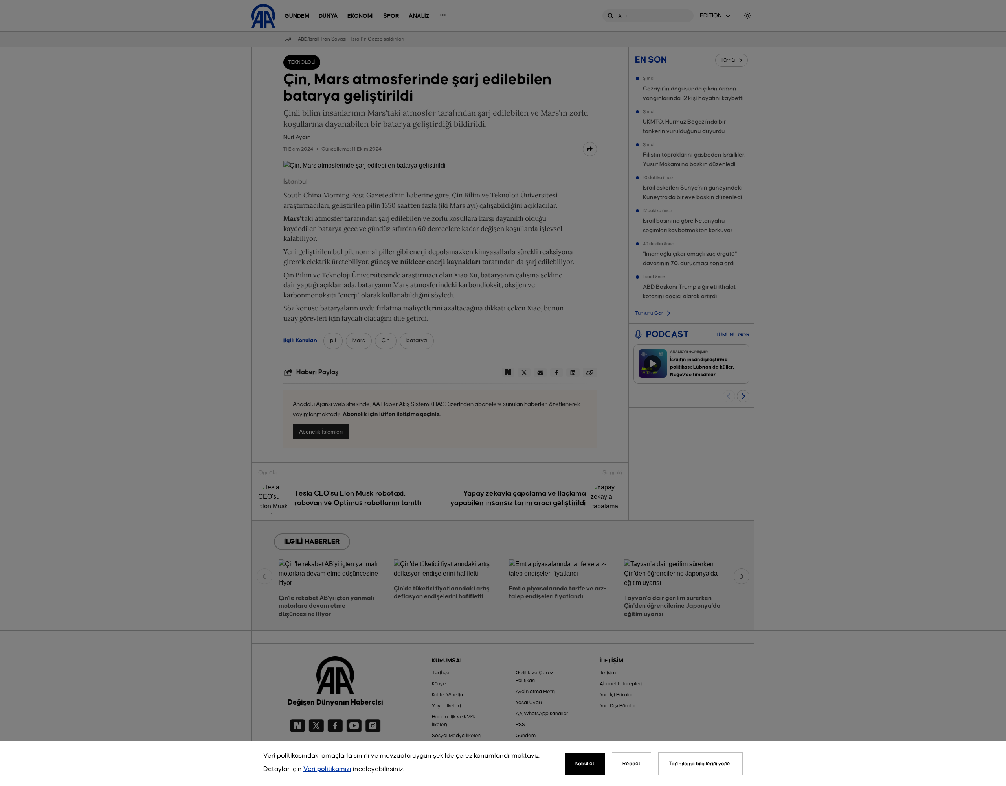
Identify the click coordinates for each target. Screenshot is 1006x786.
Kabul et (585, 763)
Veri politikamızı (327, 769)
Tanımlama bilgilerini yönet (700, 763)
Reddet (631, 763)
